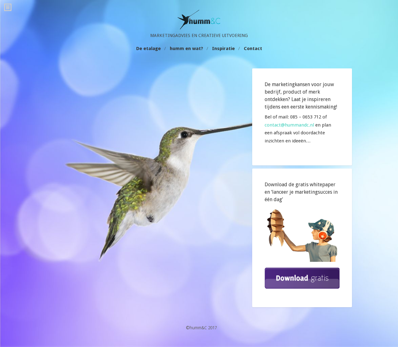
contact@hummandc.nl (289, 125)
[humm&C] (199, 28)
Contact (253, 48)
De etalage (148, 48)
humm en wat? (186, 48)
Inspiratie (223, 48)
